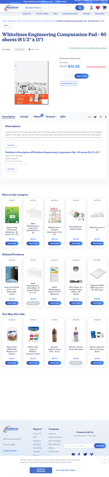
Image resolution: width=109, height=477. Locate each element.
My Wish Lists (98, 8)
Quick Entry (37, 448)
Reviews (50, 116)
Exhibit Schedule (55, 437)
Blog (55, 14)
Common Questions (70, 14)
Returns (36, 455)
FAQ (34, 437)
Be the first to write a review (70, 58)
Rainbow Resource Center (10, 429)
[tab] (6, 25)
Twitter (95, 117)
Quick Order (100, 14)
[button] (91, 7)
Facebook (106, 117)
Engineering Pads (49, 21)
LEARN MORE (61, 2)
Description (8, 116)
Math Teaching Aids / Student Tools (30, 21)
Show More (10, 145)
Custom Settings (65, 470)
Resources (37, 444)
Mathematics (12, 21)
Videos (37, 116)
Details (24, 116)
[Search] (79, 7)
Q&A (63, 116)
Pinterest (101, 117)
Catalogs (86, 14)
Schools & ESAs (42, 14)
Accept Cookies (41, 470)
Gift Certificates (54, 444)
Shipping (36, 451)
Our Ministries (54, 451)
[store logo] (11, 7)
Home (4, 21)
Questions (37, 441)
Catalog (51, 448)
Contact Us (26, 14)
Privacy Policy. (66, 462)
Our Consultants (55, 441)
